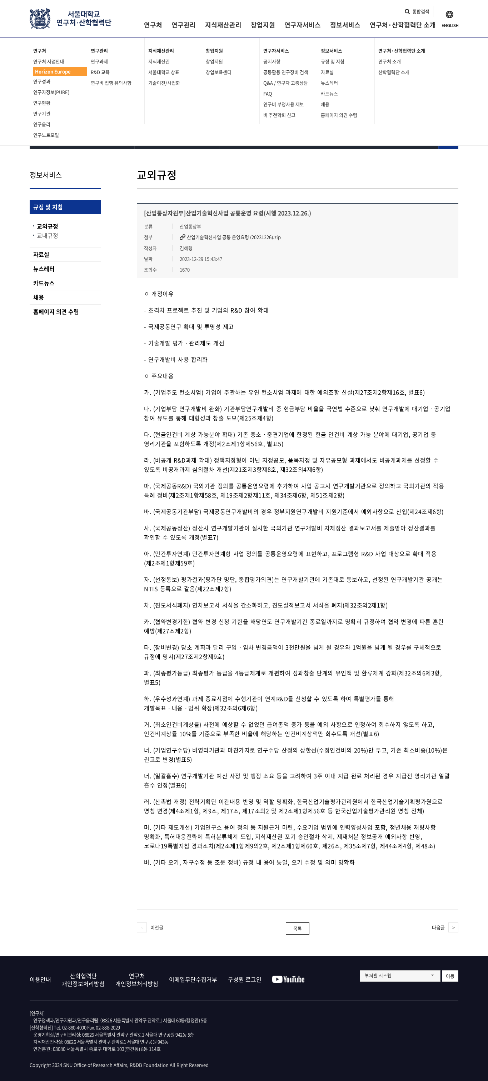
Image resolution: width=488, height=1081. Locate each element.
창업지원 (263, 25)
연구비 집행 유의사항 (111, 82)
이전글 (156, 927)
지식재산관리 (223, 25)
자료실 (327, 72)
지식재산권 (159, 61)
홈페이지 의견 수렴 (339, 114)
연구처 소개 (389, 61)
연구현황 (41, 102)
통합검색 (420, 11)
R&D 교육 (100, 72)
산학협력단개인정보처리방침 (83, 979)
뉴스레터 (329, 82)
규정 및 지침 (332, 61)
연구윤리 (41, 124)
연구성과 (41, 81)
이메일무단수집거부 (193, 979)
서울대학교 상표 (163, 72)
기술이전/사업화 (164, 82)
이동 (450, 975)
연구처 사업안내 (48, 61)
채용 (325, 104)
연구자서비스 (302, 25)
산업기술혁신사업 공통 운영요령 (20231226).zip (234, 237)
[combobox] (400, 976)
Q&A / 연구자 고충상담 (285, 82)
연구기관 (41, 113)
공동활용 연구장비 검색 (285, 72)
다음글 (438, 927)
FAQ (267, 93)
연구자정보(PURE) (51, 92)
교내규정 (47, 235)
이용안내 (40, 979)
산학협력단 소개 (393, 72)
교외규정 (47, 226)
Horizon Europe (53, 71)
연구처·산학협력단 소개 (403, 25)
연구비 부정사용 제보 (283, 104)
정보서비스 (345, 25)
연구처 (153, 25)
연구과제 (99, 61)
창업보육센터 (218, 72)
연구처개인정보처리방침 (136, 979)
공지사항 (271, 61)
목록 (297, 928)
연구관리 (183, 25)
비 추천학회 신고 (279, 114)
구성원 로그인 (245, 979)
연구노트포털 (46, 134)
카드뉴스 (329, 93)
